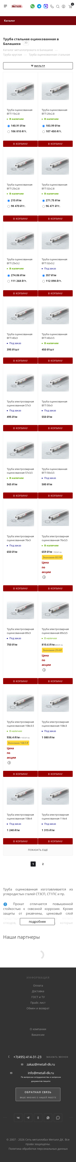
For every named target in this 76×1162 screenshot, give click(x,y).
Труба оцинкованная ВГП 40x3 (19, 336)
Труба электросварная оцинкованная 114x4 (55, 816)
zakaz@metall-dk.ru (41, 1064)
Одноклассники (38, 1118)
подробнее (37, 921)
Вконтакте (18, 1118)
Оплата (38, 985)
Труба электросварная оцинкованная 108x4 (20, 816)
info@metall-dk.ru (41, 1073)
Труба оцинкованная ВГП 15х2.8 (19, 112)
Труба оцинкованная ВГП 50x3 (54, 403)
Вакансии (38, 1035)
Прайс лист (38, 1002)
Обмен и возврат (38, 1008)
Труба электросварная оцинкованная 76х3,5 (55, 538)
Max (58, 1118)
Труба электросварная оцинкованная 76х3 (20, 538)
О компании (38, 1029)
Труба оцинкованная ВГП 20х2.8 (54, 112)
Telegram (28, 1118)
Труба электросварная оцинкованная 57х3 (20, 403)
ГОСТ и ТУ (38, 997)
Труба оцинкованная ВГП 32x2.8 (54, 186)
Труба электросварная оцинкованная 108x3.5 (20, 723)
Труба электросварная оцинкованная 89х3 (20, 631)
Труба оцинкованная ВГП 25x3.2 (19, 261)
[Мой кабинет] (63, 6)
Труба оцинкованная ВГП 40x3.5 (54, 336)
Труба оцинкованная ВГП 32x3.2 (54, 261)
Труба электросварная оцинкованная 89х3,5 (55, 631)
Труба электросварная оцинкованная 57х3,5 (20, 471)
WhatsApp (48, 1118)
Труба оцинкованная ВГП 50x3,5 (54, 471)
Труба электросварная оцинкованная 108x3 (55, 723)
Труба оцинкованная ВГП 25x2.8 (19, 186)
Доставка (38, 991)
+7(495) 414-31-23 (27, 1057)
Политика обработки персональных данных (38, 1149)
